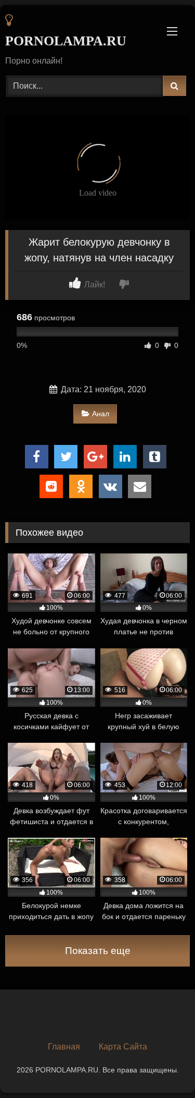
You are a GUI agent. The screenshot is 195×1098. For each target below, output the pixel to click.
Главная (64, 1046)
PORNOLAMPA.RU (65, 41)
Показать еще (98, 950)
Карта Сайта (123, 1046)
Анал (100, 413)
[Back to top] (162, 1067)
